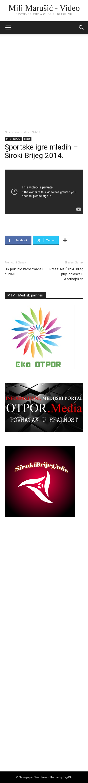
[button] (81, 27)
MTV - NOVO (31, 132)
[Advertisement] (44, 83)
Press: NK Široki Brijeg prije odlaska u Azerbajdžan (66, 274)
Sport (27, 138)
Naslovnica (12, 132)
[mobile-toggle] (7, 27)
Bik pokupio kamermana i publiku (24, 271)
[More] (65, 240)
